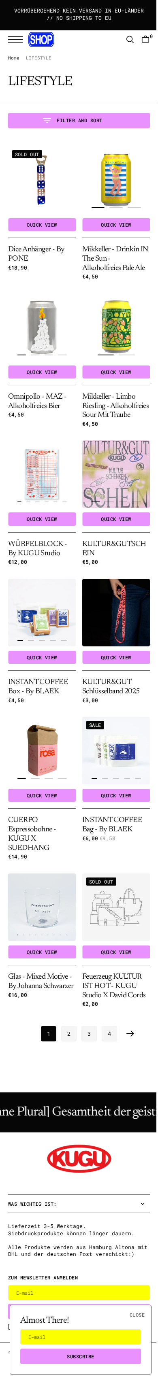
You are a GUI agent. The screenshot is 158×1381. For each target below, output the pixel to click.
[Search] (124, 39)
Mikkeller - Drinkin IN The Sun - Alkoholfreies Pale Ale (110, 255)
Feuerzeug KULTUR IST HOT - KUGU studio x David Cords (111, 977)
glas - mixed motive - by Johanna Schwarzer (40, 977)
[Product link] (40, 178)
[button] (17, 39)
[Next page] (127, 1024)
